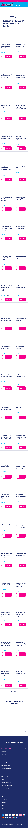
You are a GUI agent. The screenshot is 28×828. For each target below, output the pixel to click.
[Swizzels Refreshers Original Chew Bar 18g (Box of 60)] (21, 457)
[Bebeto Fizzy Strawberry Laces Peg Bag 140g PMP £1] (21, 278)
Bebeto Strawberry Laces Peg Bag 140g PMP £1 (21, 614)
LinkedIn (3, 805)
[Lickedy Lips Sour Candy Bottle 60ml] (6, 367)
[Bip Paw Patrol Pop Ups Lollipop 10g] (21, 546)
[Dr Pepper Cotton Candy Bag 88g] (21, 37)
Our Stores (4, 757)
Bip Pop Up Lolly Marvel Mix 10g (5, 524)
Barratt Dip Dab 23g (5, 106)
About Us (3, 751)
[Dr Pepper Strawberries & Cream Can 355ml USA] (6, 158)
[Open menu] (25, 4)
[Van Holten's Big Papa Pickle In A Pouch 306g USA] (6, 309)
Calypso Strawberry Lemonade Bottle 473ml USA (6, 75)
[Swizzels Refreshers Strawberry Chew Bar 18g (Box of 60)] (21, 516)
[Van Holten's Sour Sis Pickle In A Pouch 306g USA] (21, 428)
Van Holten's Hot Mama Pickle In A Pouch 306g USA (6, 437)
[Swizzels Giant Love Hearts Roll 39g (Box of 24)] (21, 575)
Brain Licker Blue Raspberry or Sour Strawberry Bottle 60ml (20, 76)
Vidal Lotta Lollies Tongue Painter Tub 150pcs (21, 138)
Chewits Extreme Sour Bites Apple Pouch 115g (20, 228)
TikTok (3, 796)
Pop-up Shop (4, 762)
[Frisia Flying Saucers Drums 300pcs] (6, 457)
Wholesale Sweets (6, 777)
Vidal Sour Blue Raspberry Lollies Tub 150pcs (5, 46)
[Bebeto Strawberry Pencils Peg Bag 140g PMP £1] (6, 546)
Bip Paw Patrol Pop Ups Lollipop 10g (21, 554)
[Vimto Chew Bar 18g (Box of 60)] (6, 575)
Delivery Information (6, 782)
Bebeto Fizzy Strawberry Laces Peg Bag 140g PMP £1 (21, 288)
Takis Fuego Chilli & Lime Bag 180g (6, 137)
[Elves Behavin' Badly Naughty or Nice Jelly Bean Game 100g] (6, 278)
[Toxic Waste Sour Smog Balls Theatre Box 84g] (6, 219)
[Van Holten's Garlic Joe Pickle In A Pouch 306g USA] (6, 398)
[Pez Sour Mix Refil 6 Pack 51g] (21, 398)
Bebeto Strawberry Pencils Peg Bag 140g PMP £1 (6, 555)
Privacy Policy (5, 788)
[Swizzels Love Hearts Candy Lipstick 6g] (6, 487)
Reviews (3, 754)
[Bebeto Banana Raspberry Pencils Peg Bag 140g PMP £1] (21, 367)
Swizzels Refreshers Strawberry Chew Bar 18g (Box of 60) (21, 525)
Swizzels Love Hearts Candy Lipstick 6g (5, 496)
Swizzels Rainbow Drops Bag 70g (20, 198)
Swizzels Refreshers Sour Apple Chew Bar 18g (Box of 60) (6, 644)
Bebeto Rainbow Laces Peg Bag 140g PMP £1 (5, 673)
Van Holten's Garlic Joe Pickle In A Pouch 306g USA (6, 407)
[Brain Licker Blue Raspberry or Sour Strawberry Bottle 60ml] (21, 66)
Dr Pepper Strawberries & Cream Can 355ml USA (6, 168)
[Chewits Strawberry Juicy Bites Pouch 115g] (6, 248)
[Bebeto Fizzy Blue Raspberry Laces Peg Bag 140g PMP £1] (21, 97)
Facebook (4, 802)
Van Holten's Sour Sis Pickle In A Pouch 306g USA (21, 437)
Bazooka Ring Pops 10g (21, 166)
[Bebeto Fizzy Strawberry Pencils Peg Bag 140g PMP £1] (21, 664)
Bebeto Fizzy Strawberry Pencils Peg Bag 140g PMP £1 (21, 674)
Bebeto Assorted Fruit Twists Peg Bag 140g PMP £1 (21, 318)
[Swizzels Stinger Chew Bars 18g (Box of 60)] (6, 605)
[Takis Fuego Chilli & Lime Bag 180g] (6, 129)
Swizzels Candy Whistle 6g (20, 347)
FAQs (2, 779)
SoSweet (6, 824)
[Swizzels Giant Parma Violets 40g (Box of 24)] (21, 634)
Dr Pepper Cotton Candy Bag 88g (20, 45)
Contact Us (4, 760)
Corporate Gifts (5, 765)
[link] (5, 692)
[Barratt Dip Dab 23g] (6, 97)
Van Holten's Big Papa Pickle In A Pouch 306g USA (6, 318)
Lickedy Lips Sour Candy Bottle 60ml (6, 375)
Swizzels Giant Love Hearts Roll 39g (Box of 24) (21, 584)
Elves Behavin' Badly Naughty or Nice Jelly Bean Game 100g (6, 288)
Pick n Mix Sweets (6, 768)
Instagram (4, 799)
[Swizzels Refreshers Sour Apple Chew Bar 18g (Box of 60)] (6, 634)
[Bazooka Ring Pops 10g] (21, 158)
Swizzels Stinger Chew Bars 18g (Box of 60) (5, 614)
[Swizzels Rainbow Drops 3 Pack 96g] (6, 339)
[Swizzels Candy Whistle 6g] (21, 339)
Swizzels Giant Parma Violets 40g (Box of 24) (21, 644)
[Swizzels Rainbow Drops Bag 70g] (21, 189)
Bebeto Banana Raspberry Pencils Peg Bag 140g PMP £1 (21, 377)
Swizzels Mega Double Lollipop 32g (21, 495)
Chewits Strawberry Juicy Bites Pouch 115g (6, 258)
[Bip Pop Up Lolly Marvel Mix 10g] (6, 516)
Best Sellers (17, 1)
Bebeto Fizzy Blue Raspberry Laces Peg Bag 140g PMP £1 (21, 108)
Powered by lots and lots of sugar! (15, 824)
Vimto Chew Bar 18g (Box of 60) (5, 584)
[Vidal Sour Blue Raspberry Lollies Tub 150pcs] (6, 37)
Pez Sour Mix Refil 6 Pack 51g (21, 406)
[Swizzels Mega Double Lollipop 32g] (21, 487)
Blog (2, 808)
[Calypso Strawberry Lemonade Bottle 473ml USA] (6, 66)
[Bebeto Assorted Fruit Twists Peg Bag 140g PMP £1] (21, 309)
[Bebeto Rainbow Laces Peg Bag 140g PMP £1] (6, 664)
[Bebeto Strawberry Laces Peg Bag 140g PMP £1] (21, 605)
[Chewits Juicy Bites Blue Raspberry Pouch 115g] (6, 189)
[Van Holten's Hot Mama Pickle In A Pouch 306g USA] (6, 428)
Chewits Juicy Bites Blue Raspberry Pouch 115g (6, 199)
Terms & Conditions (6, 785)
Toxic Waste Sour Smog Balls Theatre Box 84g (6, 228)
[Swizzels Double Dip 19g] (21, 248)
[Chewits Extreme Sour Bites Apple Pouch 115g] (21, 219)
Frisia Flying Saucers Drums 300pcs (6, 465)
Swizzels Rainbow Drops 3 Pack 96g (6, 347)
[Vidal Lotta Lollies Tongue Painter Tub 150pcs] (21, 129)
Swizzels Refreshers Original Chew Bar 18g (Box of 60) (21, 466)
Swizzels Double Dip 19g (21, 257)
